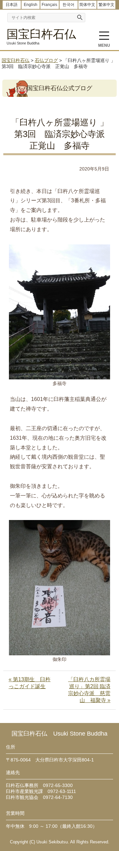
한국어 (68, 4)
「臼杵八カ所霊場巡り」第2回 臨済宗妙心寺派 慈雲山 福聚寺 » (89, 690)
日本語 (12, 4)
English (30, 4)
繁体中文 (106, 4)
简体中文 (87, 4)
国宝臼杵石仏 (41, 34)
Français (49, 4)
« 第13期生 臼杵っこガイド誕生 (30, 683)
